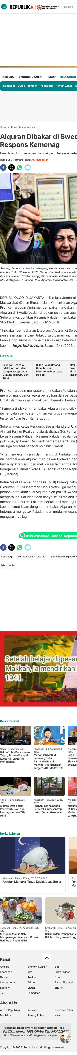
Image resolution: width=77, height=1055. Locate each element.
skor (51, 76)
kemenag (6, 556)
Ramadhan (33, 992)
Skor (57, 966)
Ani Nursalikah (39, 159)
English (59, 987)
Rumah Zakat (64, 85)
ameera (8, 76)
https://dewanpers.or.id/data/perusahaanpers (30, 1035)
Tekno (31, 982)
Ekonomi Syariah (31, 76)
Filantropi (47, 85)
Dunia (21, 85)
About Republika (10, 1010)
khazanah (68, 76)
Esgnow (5, 987)
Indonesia (8, 85)
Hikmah (33, 85)
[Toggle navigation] (4, 7)
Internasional (7, 982)
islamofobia (7, 565)
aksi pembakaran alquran (31, 556)
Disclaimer (6, 1015)
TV (2, 992)
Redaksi (32, 1010)
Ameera (4, 966)
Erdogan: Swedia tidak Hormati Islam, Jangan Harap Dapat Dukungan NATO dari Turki (16, 371)
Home (3, 127)
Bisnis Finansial (64, 982)
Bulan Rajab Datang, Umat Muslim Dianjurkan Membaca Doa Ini (49, 369)
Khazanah (15, 127)
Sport (58, 977)
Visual (31, 987)
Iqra (29, 971)
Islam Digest (62, 971)
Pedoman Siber (64, 1010)
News (3, 977)
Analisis (32, 977)
